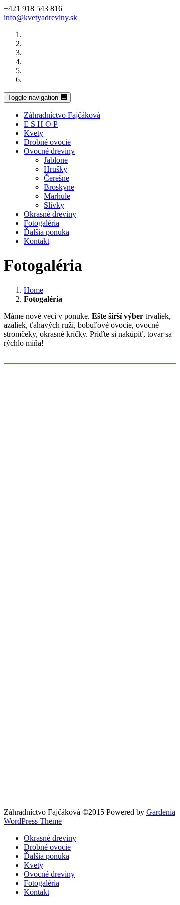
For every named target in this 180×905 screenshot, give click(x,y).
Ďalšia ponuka (47, 232)
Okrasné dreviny (50, 214)
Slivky (54, 205)
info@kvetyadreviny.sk (41, 17)
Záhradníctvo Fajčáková (62, 115)
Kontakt (37, 241)
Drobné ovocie (47, 142)
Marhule (57, 196)
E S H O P (41, 124)
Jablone (56, 160)
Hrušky (56, 169)
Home (34, 290)
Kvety (34, 133)
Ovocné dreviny (49, 151)
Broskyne (59, 187)
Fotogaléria (42, 223)
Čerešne (57, 178)
